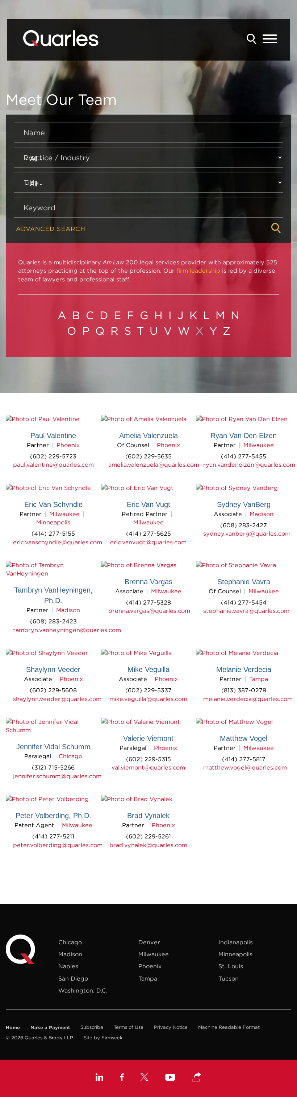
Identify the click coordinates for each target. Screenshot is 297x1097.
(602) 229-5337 (148, 690)
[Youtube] (170, 1078)
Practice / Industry (57, 157)
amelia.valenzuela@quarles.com (153, 464)
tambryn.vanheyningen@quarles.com (67, 630)
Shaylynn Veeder (53, 669)
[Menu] (270, 39)
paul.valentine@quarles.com (53, 464)
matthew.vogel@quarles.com (245, 767)
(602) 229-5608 (53, 690)
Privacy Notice (171, 1027)
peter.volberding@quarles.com (58, 845)
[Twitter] (144, 1078)
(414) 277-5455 (243, 456)
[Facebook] (121, 1078)
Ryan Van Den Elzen (243, 436)
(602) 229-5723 (53, 456)
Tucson (228, 978)
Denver (149, 942)
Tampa (258, 678)
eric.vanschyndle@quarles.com (57, 542)
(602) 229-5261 (148, 836)
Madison (261, 513)
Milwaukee (258, 445)
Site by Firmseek (103, 1038)
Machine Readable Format (229, 1027)
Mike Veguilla (148, 669)
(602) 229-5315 (148, 759)
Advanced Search (50, 229)
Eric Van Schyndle (53, 504)
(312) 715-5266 (53, 767)
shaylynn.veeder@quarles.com (57, 698)
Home (13, 1027)
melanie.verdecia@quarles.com (248, 698)
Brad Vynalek (148, 816)
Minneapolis (53, 522)
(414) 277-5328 (148, 602)
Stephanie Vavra (243, 582)
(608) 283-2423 (53, 621)
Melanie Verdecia (243, 669)
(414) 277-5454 (244, 602)
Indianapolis (235, 942)
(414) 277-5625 (148, 533)
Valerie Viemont (148, 738)
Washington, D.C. (83, 990)
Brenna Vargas (148, 582)
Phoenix (68, 445)
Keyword (39, 207)
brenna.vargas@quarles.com (149, 610)
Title (31, 182)
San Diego (73, 978)
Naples (68, 966)
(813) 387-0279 (243, 690)
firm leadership (198, 270)
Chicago (70, 756)
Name (34, 132)
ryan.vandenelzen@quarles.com (249, 464)
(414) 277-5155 (53, 533)
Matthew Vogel (243, 738)
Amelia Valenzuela (148, 436)
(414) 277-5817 (243, 759)
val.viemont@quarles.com (148, 767)
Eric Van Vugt (148, 504)
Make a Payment (50, 1027)
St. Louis (230, 966)
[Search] (252, 39)
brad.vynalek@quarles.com (148, 845)
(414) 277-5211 (53, 836)
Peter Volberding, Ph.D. (53, 816)
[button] (197, 1077)
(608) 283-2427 (243, 525)
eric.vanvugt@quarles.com (148, 542)
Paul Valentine (53, 436)
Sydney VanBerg (244, 504)
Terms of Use (128, 1027)
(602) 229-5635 (148, 456)
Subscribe (91, 1027)
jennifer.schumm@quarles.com (57, 776)
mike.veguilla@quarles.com (148, 698)
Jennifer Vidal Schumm (53, 747)
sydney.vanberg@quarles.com (246, 533)
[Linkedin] (99, 1078)
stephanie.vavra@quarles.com (246, 610)
